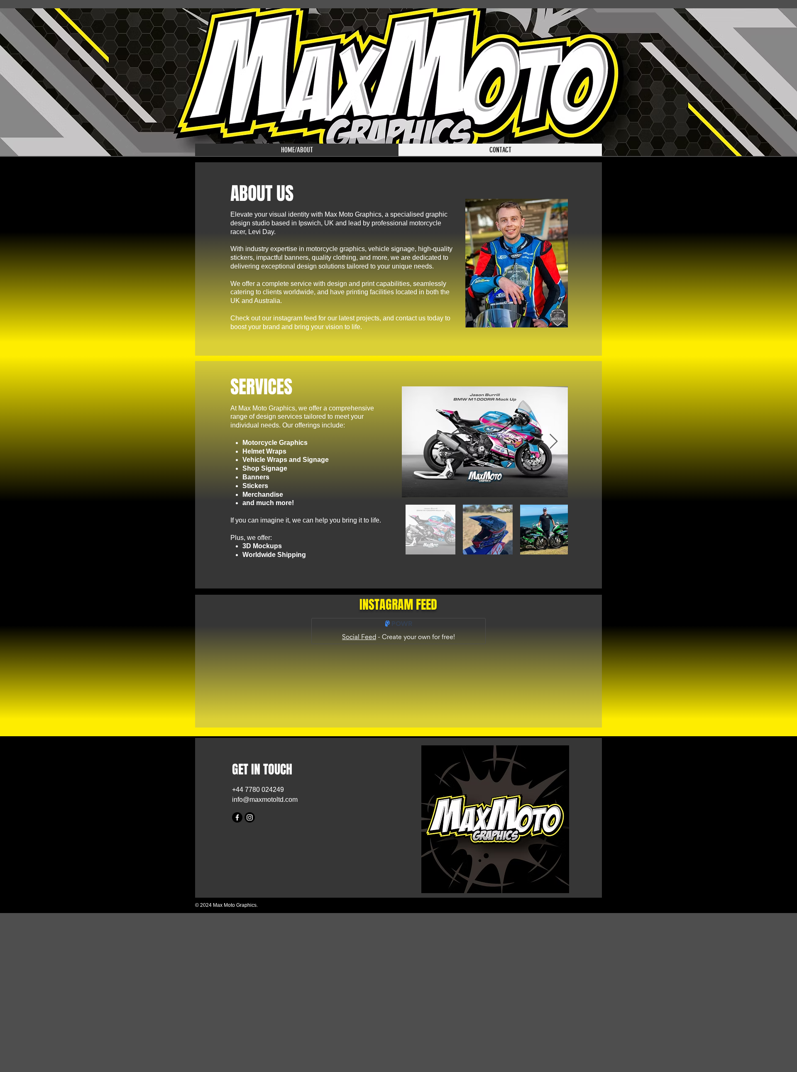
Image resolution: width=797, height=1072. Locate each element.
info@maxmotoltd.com (265, 799)
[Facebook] (237, 817)
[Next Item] (553, 442)
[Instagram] (249, 817)
